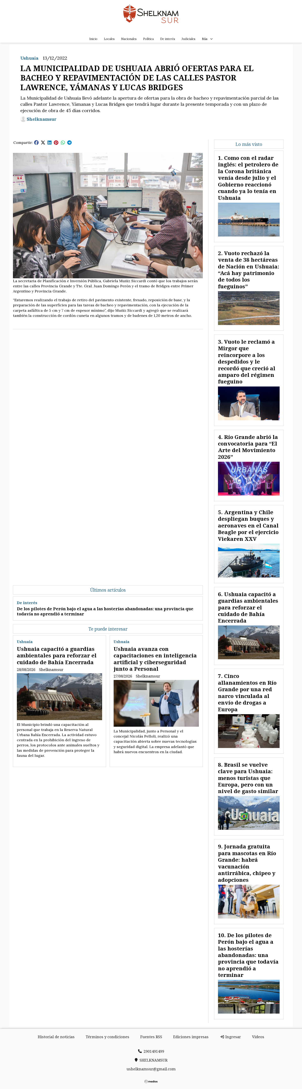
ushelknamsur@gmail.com (151, 1068)
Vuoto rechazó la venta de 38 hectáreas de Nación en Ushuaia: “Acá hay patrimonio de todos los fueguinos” (248, 269)
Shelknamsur (41, 119)
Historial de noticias (56, 1036)
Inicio (93, 39)
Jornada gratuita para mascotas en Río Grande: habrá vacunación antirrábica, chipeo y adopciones (247, 863)
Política (148, 39)
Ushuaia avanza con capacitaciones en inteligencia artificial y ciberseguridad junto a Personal (155, 658)
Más (204, 39)
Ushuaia (29, 58)
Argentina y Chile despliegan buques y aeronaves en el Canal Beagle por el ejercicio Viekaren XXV (248, 525)
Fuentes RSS (151, 1036)
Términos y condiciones (107, 1036)
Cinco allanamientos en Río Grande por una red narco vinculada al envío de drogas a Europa (247, 692)
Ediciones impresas (191, 1036)
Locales (109, 39)
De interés (167, 39)
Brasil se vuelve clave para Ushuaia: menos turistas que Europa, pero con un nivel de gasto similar (248, 778)
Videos (258, 1036)
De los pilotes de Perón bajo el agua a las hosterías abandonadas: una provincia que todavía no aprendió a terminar (105, 611)
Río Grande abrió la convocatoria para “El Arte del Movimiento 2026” (248, 446)
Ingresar (232, 1036)
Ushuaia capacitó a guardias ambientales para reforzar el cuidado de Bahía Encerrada (57, 655)
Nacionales (129, 39)
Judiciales (188, 39)
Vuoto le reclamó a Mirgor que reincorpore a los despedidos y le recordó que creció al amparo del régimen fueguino (246, 361)
